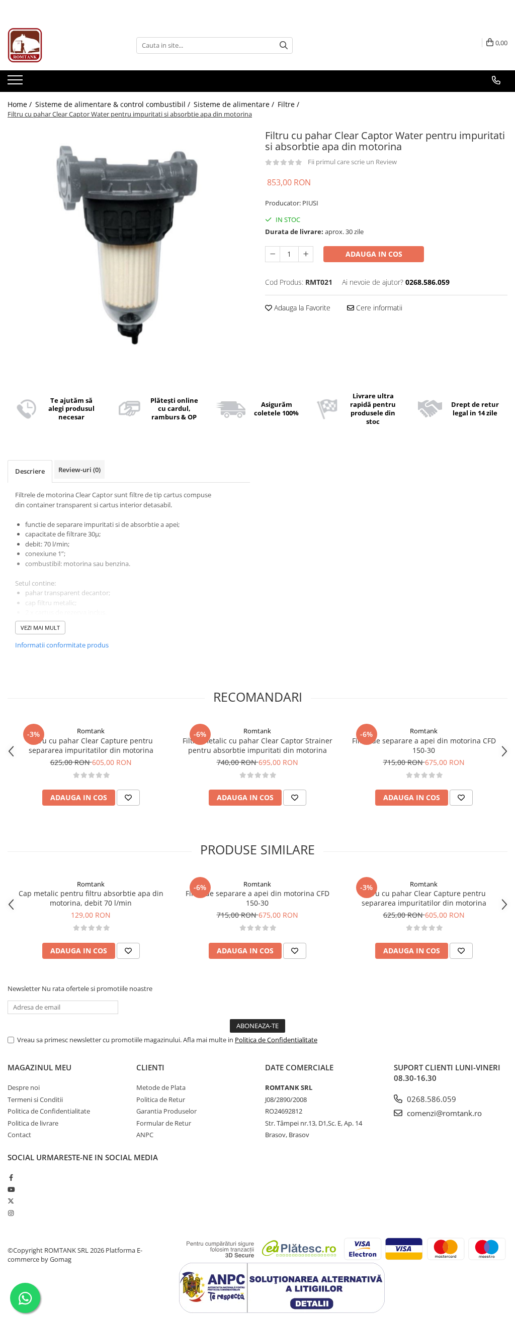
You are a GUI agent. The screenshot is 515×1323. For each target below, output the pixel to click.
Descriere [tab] (30, 471)
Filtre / (289, 104)
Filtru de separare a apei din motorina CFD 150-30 (424, 745)
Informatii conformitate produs (62, 644)
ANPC (144, 1134)
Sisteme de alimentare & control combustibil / (113, 104)
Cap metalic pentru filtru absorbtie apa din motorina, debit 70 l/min (91, 898)
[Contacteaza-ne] (496, 80)
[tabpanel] (129, 248)
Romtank (91, 730)
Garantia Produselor (166, 1111)
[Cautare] (284, 45)
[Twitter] (11, 1200)
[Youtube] (11, 1189)
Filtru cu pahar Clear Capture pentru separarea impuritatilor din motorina (91, 745)
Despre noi (24, 1087)
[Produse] (16, 82)
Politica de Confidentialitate (276, 1039)
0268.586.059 (430, 1099)
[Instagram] (11, 1213)
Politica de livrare (33, 1123)
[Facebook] (11, 1177)
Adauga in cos (374, 254)
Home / (21, 104)
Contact (19, 1134)
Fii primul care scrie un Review (352, 161)
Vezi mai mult (40, 627)
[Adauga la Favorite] (128, 798)
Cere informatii (378, 307)
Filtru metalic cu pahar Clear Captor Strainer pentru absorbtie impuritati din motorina (257, 745)
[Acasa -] (58, 45)
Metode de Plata (161, 1087)
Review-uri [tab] (79, 469)
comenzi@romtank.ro (443, 1113)
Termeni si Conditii (35, 1099)
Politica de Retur (160, 1099)
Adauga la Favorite (301, 307)
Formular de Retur (163, 1123)
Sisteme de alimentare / (235, 104)
